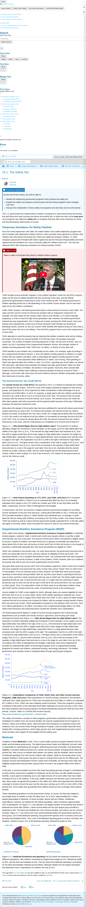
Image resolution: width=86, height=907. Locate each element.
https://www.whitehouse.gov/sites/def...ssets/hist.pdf (24, 714)
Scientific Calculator (10, 111)
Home (11, 166)
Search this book (5, 35)
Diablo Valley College (50, 166)
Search (5, 161)
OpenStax (13, 182)
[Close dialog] (1, 147)
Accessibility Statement (62, 902)
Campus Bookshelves (28, 166)
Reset (3, 56)
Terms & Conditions (48, 902)
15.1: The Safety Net (20, 873)
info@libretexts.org (25, 904)
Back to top (6, 881)
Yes (25, 887)
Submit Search (6, 42)
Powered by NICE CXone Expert (32, 895)
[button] (7, 126)
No (33, 887)
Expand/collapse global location (83, 165)
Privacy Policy (36, 902)
